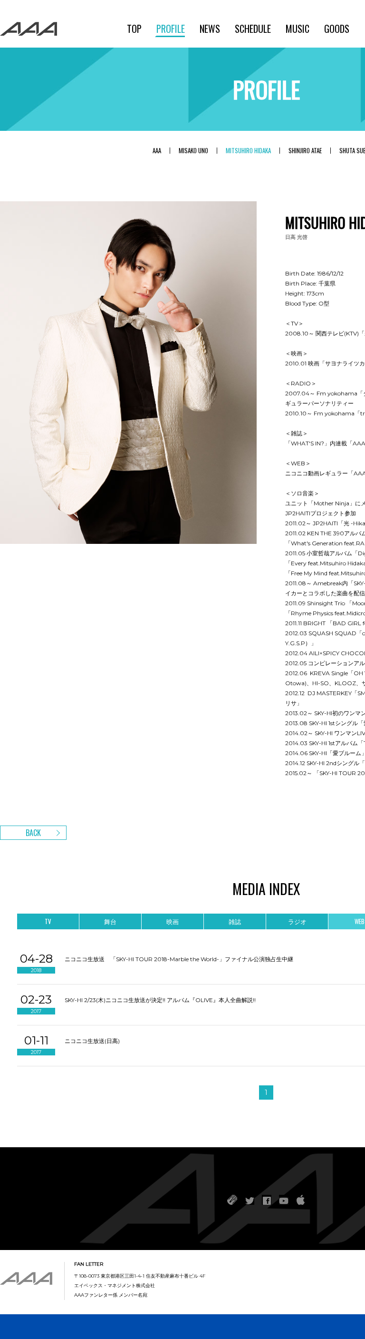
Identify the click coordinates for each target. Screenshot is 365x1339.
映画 (172, 921)
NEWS (210, 28)
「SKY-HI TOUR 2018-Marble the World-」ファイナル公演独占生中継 (201, 959)
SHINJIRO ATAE (305, 151)
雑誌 (235, 921)
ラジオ (297, 921)
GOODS (336, 28)
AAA (157, 151)
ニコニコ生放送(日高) (92, 1040)
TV (48, 921)
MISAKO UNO (193, 151)
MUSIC (297, 28)
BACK (33, 832)
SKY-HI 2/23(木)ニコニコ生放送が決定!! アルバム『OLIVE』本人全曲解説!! (160, 1000)
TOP (134, 28)
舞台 (110, 921)
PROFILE (170, 28)
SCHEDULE (253, 28)
